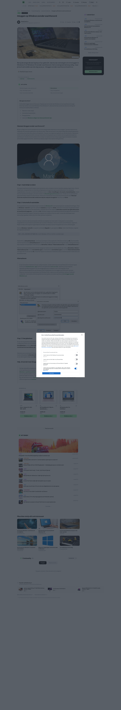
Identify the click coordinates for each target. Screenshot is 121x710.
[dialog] (60, 355)
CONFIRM (51, 373)
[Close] (82, 335)
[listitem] (60, 352)
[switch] (76, 355)
